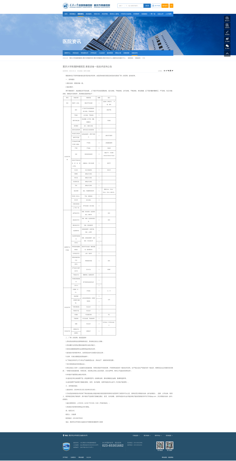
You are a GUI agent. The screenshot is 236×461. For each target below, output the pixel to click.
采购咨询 (135, 53)
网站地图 (81, 457)
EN (171, 5)
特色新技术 (84, 53)
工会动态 (102, 53)
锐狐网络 (170, 457)
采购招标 (126, 53)
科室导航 (105, 14)
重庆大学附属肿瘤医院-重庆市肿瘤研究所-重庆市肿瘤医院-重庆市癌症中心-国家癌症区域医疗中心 (98, 58)
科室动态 (76, 53)
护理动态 (94, 53)
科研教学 (136, 14)
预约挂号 (165, 5)
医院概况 (73, 14)
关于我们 (65, 457)
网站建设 (164, 457)
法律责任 (73, 457)
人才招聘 (168, 14)
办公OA (88, 457)
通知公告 (118, 53)
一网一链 (152, 14)
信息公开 (160, 14)
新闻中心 (67, 53)
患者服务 (89, 14)
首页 (66, 14)
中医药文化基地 (126, 14)
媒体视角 (110, 53)
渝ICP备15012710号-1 (86, 447)
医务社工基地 (114, 14)
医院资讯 (81, 14)
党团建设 (144, 14)
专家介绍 (97, 14)
